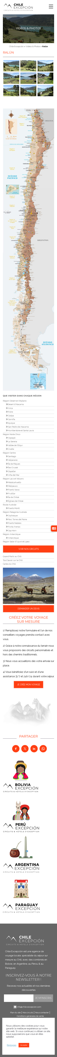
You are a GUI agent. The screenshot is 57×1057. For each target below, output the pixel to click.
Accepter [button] (23, 1045)
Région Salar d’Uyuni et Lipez (16, 541)
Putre (10, 412)
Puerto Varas (13, 490)
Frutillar (11, 493)
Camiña (11, 419)
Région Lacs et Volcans (13, 479)
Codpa (11, 416)
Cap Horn (12, 530)
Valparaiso (12, 460)
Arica (10, 408)
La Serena (12, 441)
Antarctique (13, 538)
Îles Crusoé (13, 467)
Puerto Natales (14, 523)
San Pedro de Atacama (18, 427)
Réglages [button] (11, 1045)
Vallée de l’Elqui (15, 445)
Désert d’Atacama (16, 404)
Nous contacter (42, 1012)
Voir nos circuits (29, 549)
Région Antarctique (11, 534)
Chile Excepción (16, 46)
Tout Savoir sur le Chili (13, 560)
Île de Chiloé (13, 497)
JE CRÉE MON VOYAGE (28, 684)
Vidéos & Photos (28, 28)
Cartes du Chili (9, 564)
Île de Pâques (14, 464)
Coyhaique (13, 515)
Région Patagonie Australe (15, 512)
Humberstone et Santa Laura (21, 430)
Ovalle (11, 449)
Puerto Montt (14, 508)
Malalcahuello (14, 482)
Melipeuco (12, 486)
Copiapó (11, 438)
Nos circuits (28, 1012)
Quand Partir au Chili (12, 556)
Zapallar (12, 471)
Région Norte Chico (11, 434)
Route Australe (9, 505)
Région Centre (9, 453)
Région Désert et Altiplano (14, 401)
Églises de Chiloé (15, 501)
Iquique (11, 423)
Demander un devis (28, 608)
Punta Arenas (14, 527)
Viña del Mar (13, 475)
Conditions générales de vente (30, 1016)
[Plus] (50, 6)
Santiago (12, 456)
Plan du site (15, 1012)
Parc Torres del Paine (17, 519)
